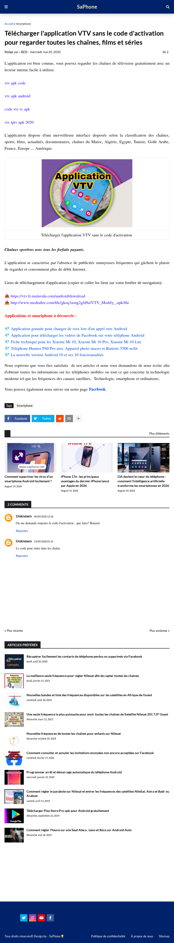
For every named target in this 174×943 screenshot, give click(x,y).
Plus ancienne (158, 630)
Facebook (97, 389)
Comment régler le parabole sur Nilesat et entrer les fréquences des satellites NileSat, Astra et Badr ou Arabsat (98, 793)
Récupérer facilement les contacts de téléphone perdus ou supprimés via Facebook (84, 656)
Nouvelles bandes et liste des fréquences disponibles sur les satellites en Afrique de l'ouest (89, 695)
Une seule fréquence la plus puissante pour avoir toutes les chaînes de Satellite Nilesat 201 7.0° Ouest (97, 714)
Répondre (22, 531)
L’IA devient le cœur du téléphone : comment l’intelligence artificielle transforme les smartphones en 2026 (143, 481)
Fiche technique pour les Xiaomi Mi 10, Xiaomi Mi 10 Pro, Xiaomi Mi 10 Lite (76, 341)
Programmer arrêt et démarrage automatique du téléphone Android (74, 772)
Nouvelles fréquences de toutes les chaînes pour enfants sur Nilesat (74, 733)
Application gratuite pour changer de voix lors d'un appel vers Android (69, 328)
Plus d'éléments (159, 433)
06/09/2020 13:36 (43, 516)
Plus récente (15, 630)
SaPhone (87, 7)
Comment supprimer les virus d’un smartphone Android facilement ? (29, 479)
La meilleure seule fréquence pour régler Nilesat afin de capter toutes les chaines (83, 676)
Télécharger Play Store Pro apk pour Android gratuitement (68, 811)
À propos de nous (142, 936)
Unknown (24, 516)
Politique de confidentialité (108, 936)
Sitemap (164, 936)
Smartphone (23, 23)
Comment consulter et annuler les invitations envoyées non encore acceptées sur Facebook (90, 753)
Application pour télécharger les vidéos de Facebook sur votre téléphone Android (77, 335)
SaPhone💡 (56, 936)
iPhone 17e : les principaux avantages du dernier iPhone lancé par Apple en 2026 (85, 481)
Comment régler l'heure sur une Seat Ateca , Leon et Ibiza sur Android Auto (79, 830)
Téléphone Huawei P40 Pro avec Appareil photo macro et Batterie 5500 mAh (74, 348)
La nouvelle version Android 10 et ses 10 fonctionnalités (57, 354)
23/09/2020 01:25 (43, 541)
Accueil (9, 23)
